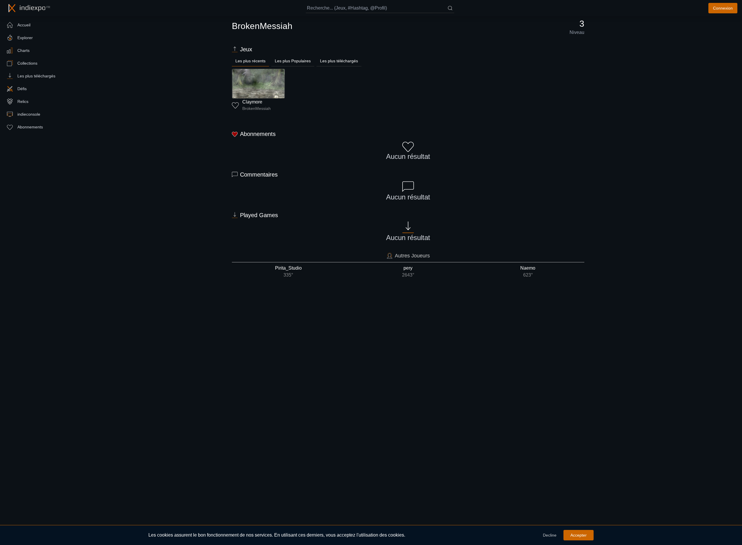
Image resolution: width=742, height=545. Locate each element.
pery (408, 271)
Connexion (723, 8)
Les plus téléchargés (339, 61)
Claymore (252, 101)
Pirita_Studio (288, 271)
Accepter (578, 535)
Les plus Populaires (293, 61)
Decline (549, 535)
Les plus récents (250, 61)
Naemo (527, 271)
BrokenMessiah (256, 108)
